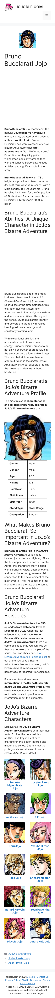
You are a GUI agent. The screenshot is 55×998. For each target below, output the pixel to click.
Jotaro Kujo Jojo (40, 941)
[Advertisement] (27, 94)
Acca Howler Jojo (18, 962)
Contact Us (42, 976)
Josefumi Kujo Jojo (40, 784)
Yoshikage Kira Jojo (40, 911)
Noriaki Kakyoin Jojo (15, 911)
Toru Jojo (15, 846)
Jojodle (31, 976)
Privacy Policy (12, 980)
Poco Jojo (15, 877)
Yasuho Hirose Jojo (40, 847)
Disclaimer (35, 980)
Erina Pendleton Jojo (40, 879)
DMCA (25, 980)
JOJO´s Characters (19, 953)
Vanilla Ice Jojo (14, 817)
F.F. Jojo (40, 817)
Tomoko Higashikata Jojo (14, 785)
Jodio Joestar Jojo (19, 958)
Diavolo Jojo (15, 941)
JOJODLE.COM (29, 7)
